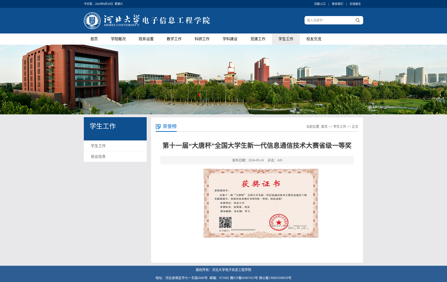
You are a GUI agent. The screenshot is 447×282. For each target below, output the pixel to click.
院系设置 (146, 39)
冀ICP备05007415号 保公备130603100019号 (260, 278)
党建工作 (258, 39)
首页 (94, 39)
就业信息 (98, 157)
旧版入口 (319, 4)
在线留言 (355, 4)
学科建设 (230, 39)
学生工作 (285, 39)
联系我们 (337, 4)
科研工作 (202, 39)
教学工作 (174, 39)
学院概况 (118, 39)
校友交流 (313, 39)
